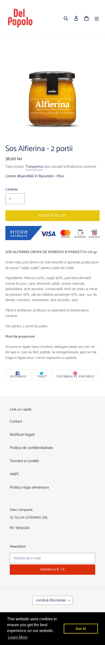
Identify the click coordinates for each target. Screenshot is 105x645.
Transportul (34, 167)
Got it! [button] (81, 629)
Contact (16, 421)
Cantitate (11, 189)
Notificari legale (22, 434)
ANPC (14, 474)
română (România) (51, 600)
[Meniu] (97, 18)
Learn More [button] (18, 637)
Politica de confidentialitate (31, 448)
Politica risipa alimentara (29, 487)
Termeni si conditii (24, 461)
